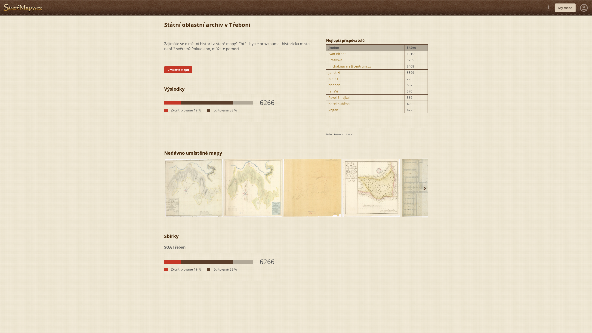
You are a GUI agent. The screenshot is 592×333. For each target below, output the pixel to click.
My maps (565, 8)
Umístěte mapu (178, 70)
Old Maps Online (24, 8)
